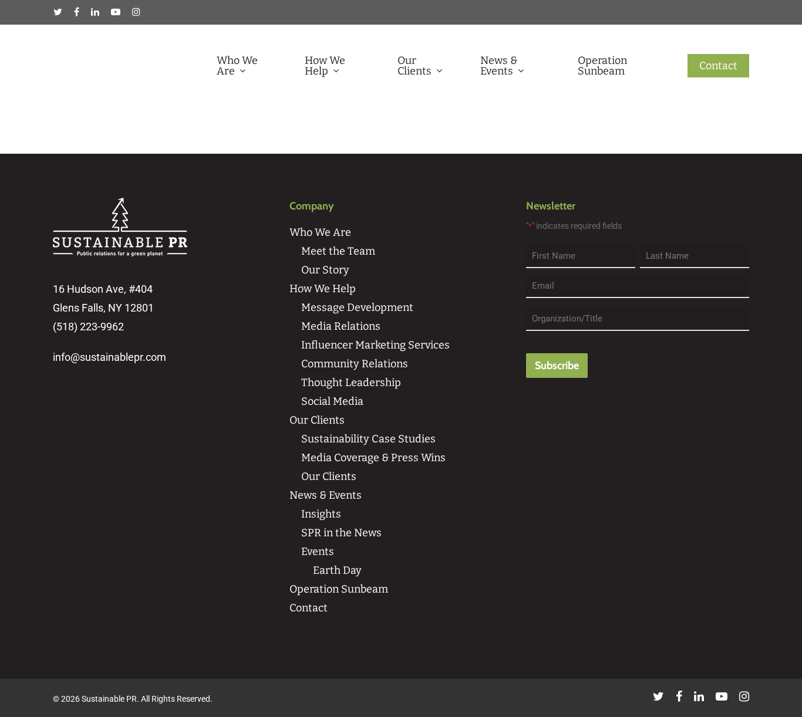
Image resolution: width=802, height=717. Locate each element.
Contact (718, 65)
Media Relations (340, 326)
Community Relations (354, 363)
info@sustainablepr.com (109, 357)
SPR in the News (341, 532)
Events (317, 551)
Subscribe (557, 365)
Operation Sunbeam (602, 65)
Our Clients (414, 65)
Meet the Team (338, 251)
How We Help (325, 65)
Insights (321, 514)
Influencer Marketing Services (375, 345)
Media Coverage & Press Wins (373, 457)
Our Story (325, 269)
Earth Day (337, 570)
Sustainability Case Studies (368, 438)
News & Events (498, 65)
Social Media (332, 401)
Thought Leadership (351, 382)
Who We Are (237, 65)
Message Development (357, 307)
